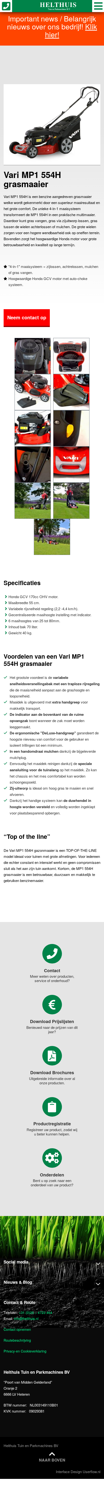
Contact (52, 970)
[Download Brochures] (52, 1056)
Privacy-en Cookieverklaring (25, 1351)
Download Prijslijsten (52, 1021)
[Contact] (52, 953)
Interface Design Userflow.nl (78, 1471)
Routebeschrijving (17, 1340)
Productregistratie (52, 1123)
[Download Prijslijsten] (52, 1004)
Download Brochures (52, 1072)
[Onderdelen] (52, 1158)
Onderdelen (52, 1175)
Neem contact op (26, 317)
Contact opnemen (17, 1329)
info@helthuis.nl (26, 1318)
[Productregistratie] (52, 1107)
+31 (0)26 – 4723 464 (35, 1312)
